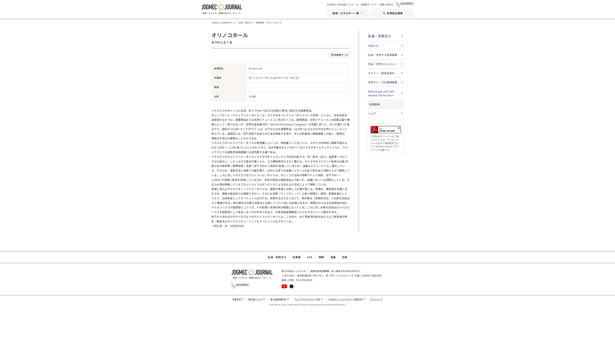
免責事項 (238, 299)
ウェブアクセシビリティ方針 (308, 299)
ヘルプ (372, 113)
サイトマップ (376, 299)
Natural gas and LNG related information (381, 93)
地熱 (321, 257)
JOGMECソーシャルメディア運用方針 (346, 299)
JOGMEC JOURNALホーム (223, 22)
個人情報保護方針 (279, 299)
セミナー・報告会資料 (381, 73)
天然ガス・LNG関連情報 (382, 82)
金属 (333, 257)
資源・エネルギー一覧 (345, 13)
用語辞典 (260, 22)
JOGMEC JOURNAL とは (340, 4)
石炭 (344, 257)
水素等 (297, 257)
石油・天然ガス (246, 22)
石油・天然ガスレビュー (382, 64)
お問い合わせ (386, 4)
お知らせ (373, 46)
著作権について (256, 299)
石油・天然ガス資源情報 (382, 55)
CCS (309, 257)
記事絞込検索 (395, 13)
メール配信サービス (366, 4)
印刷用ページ (341, 54)
